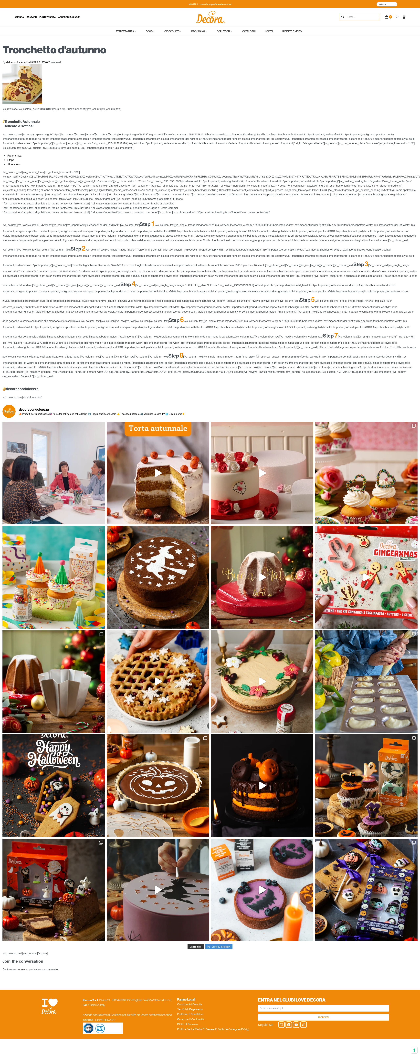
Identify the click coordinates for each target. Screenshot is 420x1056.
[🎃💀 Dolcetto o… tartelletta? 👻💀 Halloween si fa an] (262, 890)
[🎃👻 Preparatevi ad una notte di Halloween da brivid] (158, 890)
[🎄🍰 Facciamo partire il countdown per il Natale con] (262, 681)
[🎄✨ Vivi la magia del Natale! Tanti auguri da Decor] (262, 577)
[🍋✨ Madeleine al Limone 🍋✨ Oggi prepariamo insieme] (366, 681)
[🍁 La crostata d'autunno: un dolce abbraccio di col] (158, 785)
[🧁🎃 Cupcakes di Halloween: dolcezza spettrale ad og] (366, 785)
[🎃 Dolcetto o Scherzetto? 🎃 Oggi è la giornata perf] (53, 785)
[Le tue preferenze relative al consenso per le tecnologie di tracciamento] (414, 1050)
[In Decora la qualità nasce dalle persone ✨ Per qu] (53, 473)
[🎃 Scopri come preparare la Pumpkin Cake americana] (158, 473)
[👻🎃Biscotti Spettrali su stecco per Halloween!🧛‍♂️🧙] (366, 890)
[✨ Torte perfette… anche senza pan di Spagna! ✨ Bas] (262, 473)
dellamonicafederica (18, 62)
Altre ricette (14, 164)
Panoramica (14, 155)
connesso (22, 969)
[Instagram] (281, 1024)
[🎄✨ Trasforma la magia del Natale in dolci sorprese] (366, 577)
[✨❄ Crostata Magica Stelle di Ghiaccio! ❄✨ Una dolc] (158, 681)
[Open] (397, 17)
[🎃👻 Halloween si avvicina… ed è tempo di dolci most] (53, 890)
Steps (10, 160)
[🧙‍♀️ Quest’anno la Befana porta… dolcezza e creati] (158, 577)
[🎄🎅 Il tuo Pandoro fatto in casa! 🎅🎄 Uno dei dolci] (53, 681)
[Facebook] (288, 1024)
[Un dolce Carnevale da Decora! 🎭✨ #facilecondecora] (53, 577)
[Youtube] (296, 1024)
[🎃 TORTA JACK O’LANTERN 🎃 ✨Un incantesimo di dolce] (262, 785)
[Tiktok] (303, 1024)
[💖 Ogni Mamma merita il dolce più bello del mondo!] (366, 473)
